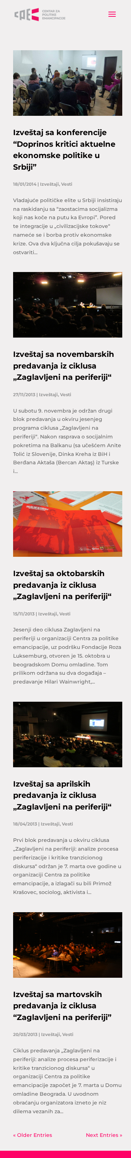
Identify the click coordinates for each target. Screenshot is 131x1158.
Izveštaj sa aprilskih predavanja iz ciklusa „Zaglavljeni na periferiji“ (62, 795)
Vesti (66, 184)
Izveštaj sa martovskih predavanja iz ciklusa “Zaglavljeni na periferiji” (62, 1006)
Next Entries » (104, 1135)
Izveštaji (49, 184)
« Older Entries (32, 1135)
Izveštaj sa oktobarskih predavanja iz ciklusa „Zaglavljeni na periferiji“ (62, 585)
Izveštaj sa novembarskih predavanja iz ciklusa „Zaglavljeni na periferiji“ (63, 366)
